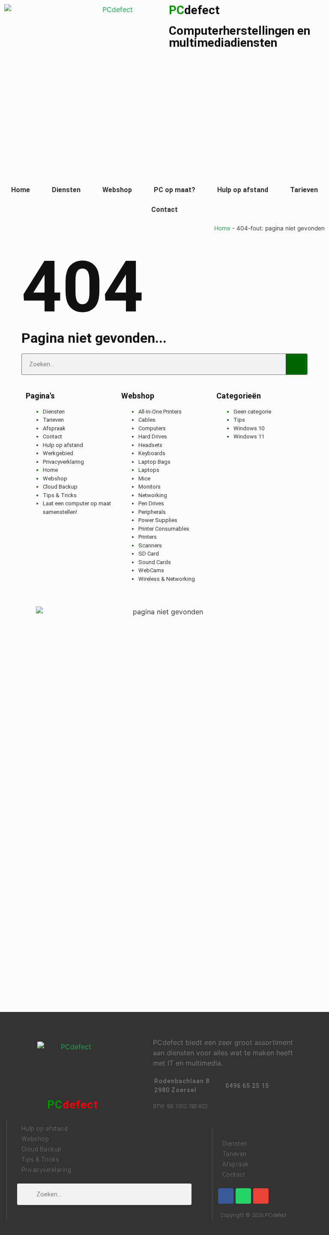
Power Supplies (157, 520)
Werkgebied (58, 453)
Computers (152, 428)
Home (20, 190)
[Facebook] (225, 1196)
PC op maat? (174, 190)
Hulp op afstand (242, 190)
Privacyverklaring (63, 462)
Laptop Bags (154, 462)
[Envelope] (261, 1196)
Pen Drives (151, 503)
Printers (147, 537)
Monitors (149, 486)
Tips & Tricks (60, 495)
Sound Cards (154, 562)
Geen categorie (252, 411)
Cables (147, 420)
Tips (239, 420)
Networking (152, 495)
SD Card (148, 553)
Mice (144, 478)
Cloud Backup (60, 486)
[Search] (296, 364)
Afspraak (54, 428)
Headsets (150, 445)
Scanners (150, 545)
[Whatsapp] (243, 1196)
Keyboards (151, 453)
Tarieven (304, 190)
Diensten (66, 190)
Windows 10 (248, 428)
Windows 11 (248, 436)
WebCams (151, 570)
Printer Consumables (163, 528)
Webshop (117, 190)
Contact (164, 209)
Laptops (148, 470)
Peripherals (152, 512)
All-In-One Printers (160, 411)
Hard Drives (152, 436)
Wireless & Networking (166, 579)
